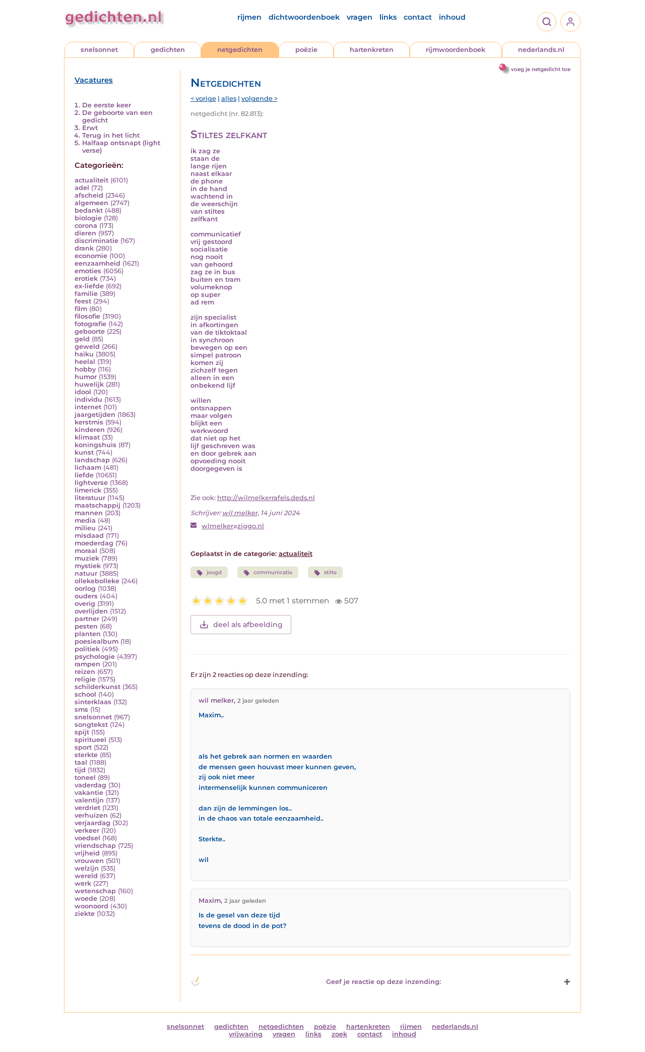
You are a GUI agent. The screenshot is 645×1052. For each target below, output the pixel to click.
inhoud (452, 17)
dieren (85, 233)
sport (83, 747)
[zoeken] (546, 21)
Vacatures (94, 80)
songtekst (91, 724)
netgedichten (240, 49)
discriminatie (96, 240)
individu (88, 399)
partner (87, 619)
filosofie (87, 316)
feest (83, 301)
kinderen (90, 430)
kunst (84, 452)
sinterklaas (93, 702)
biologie (88, 218)
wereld (86, 876)
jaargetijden (95, 414)
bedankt (89, 210)
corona (86, 225)
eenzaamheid (97, 263)
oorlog (85, 588)
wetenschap (95, 891)
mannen (89, 513)
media (85, 520)
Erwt (90, 128)
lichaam (88, 467)
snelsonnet (99, 49)
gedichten (168, 49)
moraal (86, 550)
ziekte (85, 913)
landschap (92, 460)
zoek (339, 1034)
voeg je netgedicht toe (540, 69)
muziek (87, 558)
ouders (86, 596)
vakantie (89, 792)
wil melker (239, 513)
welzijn (87, 868)
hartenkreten (372, 49)
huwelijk (89, 384)
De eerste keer (106, 105)
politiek (87, 649)
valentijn (89, 800)
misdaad (89, 535)
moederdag (94, 543)
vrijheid (87, 853)
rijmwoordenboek (455, 49)
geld (82, 339)
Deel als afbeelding (248, 624)
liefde (84, 475)
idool (83, 392)
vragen (359, 17)
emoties (88, 271)
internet (88, 407)
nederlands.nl (541, 49)
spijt (82, 732)
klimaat (87, 437)
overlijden (91, 611)
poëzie (306, 49)
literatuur (90, 498)
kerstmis (89, 422)
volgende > (259, 98)
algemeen (91, 203)
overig (85, 603)
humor (86, 377)
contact (418, 17)
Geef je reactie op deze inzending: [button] (383, 981)
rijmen (249, 17)
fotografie (90, 324)
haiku (84, 354)
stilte (330, 572)
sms (81, 709)
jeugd (214, 572)
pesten (86, 626)
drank (84, 248)
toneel (85, 777)
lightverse (91, 482)
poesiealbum (96, 641)
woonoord (91, 906)
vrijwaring (246, 1034)
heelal (85, 361)
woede (86, 898)
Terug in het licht (111, 135)
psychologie (95, 656)
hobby (85, 369)
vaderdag (90, 785)
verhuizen (91, 815)
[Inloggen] (570, 22)
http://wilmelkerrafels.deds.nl (266, 498)
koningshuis (95, 445)
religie (85, 679)
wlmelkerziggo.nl (233, 526)
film (81, 309)
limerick (88, 490)
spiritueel (90, 740)
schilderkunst (97, 687)
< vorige (203, 98)
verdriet (87, 808)
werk (83, 883)
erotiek (86, 278)
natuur (86, 573)
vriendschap (95, 845)
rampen (87, 664)
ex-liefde (89, 286)
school (85, 694)
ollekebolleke (97, 581)
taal (81, 762)
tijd (80, 770)
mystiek (88, 566)
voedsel (87, 838)
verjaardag (92, 823)
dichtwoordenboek (304, 17)
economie (91, 256)
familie (86, 293)
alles (228, 98)
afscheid (89, 195)
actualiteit (91, 180)
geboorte (90, 331)
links (388, 17)
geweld (87, 346)
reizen (85, 671)
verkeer (87, 830)
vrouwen (89, 860)
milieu (85, 528)
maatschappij (97, 505)
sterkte (86, 755)
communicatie (272, 572)
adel (82, 188)
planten (88, 634)
